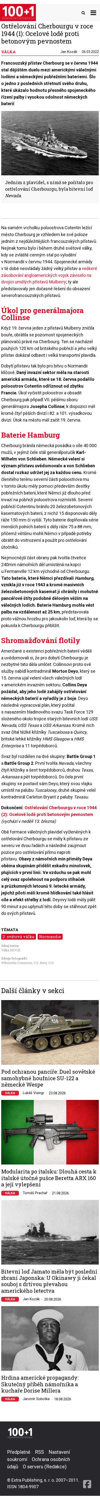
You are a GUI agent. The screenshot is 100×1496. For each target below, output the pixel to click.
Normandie (50, 936)
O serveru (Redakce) (45, 1467)
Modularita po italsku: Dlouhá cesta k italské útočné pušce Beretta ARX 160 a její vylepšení (49, 1178)
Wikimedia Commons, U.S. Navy (24, 963)
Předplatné (18, 1452)
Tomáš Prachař (35, 1193)
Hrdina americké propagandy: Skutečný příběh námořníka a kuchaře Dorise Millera (40, 1384)
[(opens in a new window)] (87, 1469)
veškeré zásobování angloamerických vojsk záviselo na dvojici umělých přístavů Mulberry (49, 275)
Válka (10, 1093)
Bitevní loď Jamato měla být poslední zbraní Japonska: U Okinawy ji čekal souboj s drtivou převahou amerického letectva (49, 1281)
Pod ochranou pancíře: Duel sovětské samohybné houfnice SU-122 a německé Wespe (48, 1078)
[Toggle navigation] (93, 12)
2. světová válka (18, 936)
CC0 (51, 963)
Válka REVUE (10, 950)
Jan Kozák (68, 52)
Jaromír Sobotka (36, 1399)
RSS (39, 1452)
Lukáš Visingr (33, 1093)
